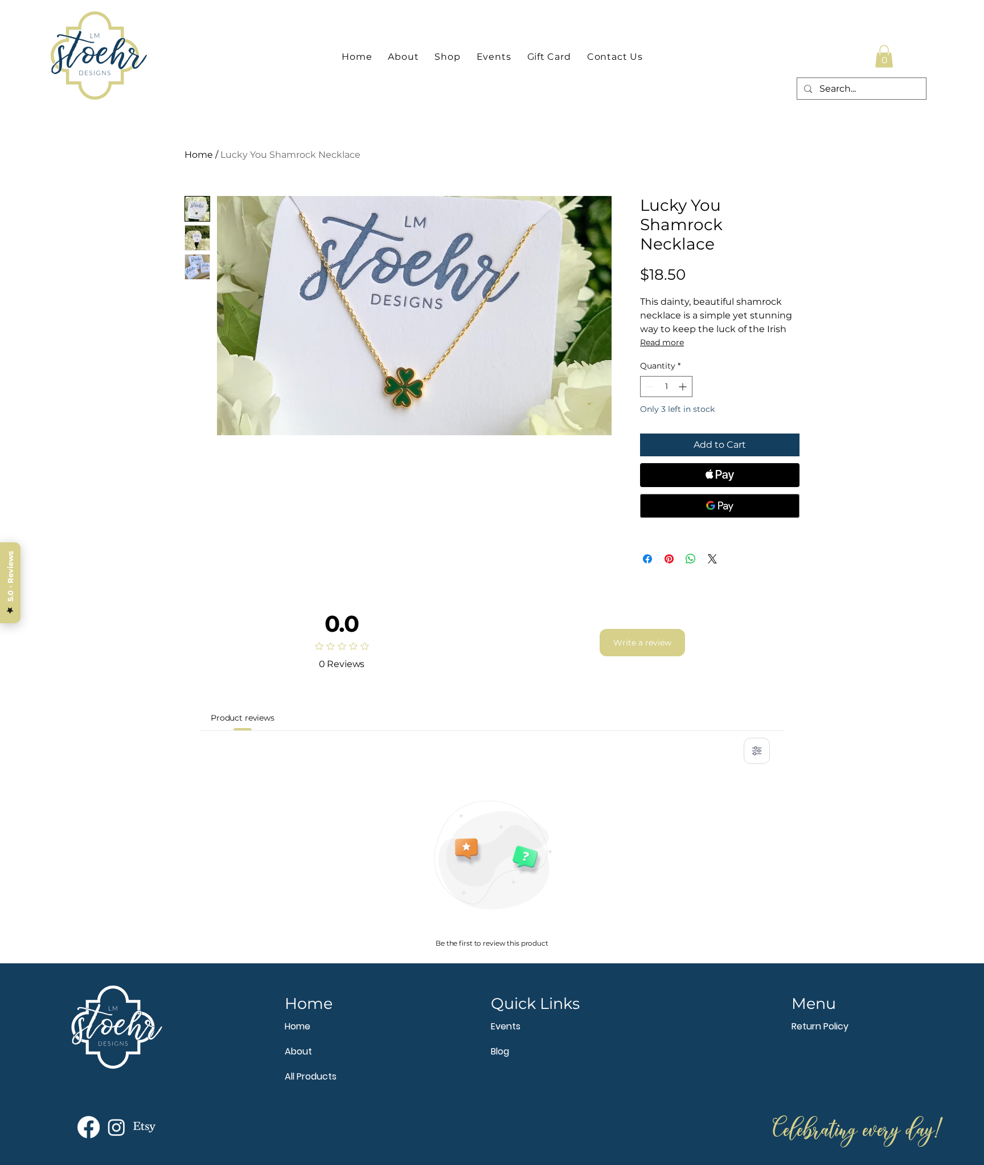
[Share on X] (712, 559)
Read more (662, 342)
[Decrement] (649, 386)
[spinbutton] (666, 386)
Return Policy (820, 1026)
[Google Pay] (720, 506)
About (298, 1051)
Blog (500, 1051)
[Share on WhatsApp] (691, 559)
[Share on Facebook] (647, 559)
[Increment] (683, 386)
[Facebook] (88, 1127)
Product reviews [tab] (242, 718)
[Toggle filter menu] (757, 751)
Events (505, 1026)
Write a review (642, 642)
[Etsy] (144, 1127)
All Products (311, 1076)
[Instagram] (116, 1127)
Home (198, 154)
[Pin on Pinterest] (669, 559)
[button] (884, 56)
